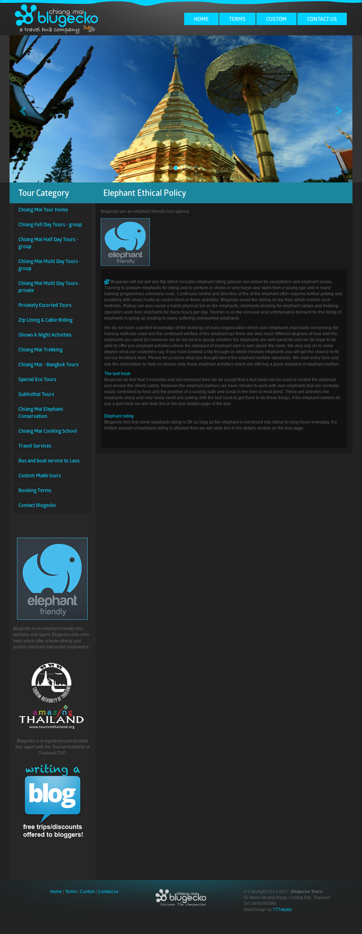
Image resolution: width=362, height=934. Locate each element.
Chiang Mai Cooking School (47, 432)
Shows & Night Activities (44, 336)
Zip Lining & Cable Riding (45, 321)
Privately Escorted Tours (44, 306)
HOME (201, 20)
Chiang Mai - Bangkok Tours (48, 365)
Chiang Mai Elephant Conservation (40, 413)
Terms (71, 891)
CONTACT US (322, 20)
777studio (282, 909)
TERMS (237, 20)
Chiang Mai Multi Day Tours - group (49, 265)
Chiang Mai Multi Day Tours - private (49, 287)
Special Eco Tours (37, 380)
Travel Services (34, 447)
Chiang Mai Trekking (40, 351)
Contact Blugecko (37, 506)
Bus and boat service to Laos (49, 462)
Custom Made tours (39, 476)
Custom (87, 891)
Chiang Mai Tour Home (43, 211)
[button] (22, 108)
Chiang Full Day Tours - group (50, 225)
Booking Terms (34, 491)
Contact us (108, 891)
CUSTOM (276, 20)
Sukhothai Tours (36, 395)
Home (56, 891)
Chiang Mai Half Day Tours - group (48, 243)
